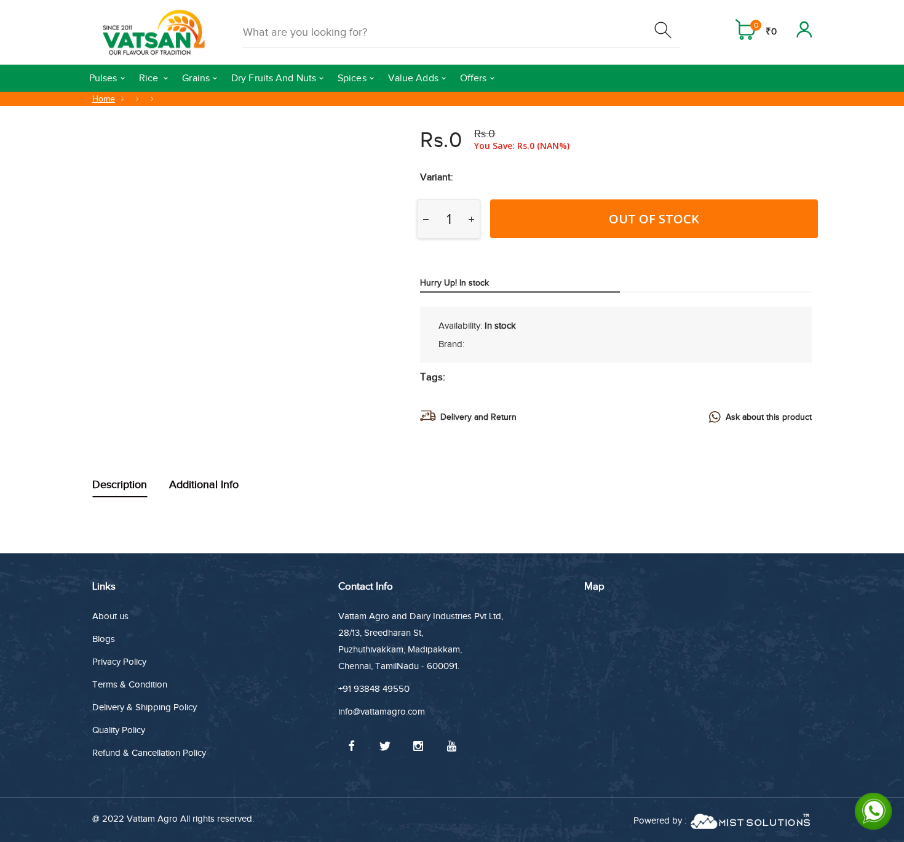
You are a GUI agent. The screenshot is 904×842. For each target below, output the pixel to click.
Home (103, 98)
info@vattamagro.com (381, 711)
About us (110, 616)
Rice (150, 78)
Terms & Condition (129, 684)
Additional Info (204, 484)
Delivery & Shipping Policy (144, 707)
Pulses (103, 78)
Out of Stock (654, 218)
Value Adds (413, 78)
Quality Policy (118, 730)
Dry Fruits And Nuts (273, 78)
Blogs (103, 639)
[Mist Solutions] (750, 820)
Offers (473, 78)
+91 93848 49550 (374, 689)
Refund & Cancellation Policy (149, 753)
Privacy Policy (119, 662)
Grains (196, 78)
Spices (352, 78)
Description (119, 484)
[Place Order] (664, 32)
